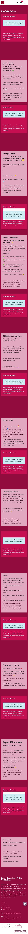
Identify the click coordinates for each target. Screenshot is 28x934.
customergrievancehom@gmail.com (13, 917)
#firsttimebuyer (21, 281)
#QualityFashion (15, 286)
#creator (21, 434)
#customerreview (7, 282)
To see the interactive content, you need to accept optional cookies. (14, 23)
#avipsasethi (13, 429)
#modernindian (7, 607)
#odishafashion (7, 680)
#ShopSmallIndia (15, 284)
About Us (5, 904)
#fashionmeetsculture (16, 603)
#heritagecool (17, 608)
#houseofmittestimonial (9, 281)
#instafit (10, 436)
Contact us (5, 906)
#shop (17, 434)
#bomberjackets (7, 431)
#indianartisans (7, 521)
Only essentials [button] (18, 931)
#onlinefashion (7, 284)
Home (4, 902)
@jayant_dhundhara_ (8, 750)
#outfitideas (19, 851)
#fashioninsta (15, 433)
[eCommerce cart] (17, 2)
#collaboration (7, 434)
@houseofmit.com (8, 675)
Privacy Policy (6, 907)
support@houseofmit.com (9, 918)
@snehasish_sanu (7, 498)
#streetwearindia (15, 607)
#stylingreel (13, 851)
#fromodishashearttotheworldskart (12, 774)
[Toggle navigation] (25, 2)
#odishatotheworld (15, 772)
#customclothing (16, 605)
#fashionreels (13, 853)
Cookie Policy (18, 926)
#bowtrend (13, 678)
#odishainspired (7, 605)
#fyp (10, 433)
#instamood (6, 433)
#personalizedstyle (8, 608)
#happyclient (15, 282)
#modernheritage (7, 520)
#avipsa (5, 429)
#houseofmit (20, 429)
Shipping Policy (7, 909)
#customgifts (15, 520)
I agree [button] (24, 931)
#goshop (13, 434)
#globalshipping (15, 521)
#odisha (5, 776)
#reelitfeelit (6, 853)
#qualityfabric (6, 772)
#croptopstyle (20, 678)
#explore (5, 436)
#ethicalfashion (7, 523)
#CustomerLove (7, 286)
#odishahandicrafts (16, 523)
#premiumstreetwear (15, 770)
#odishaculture (14, 518)
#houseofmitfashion (17, 431)
